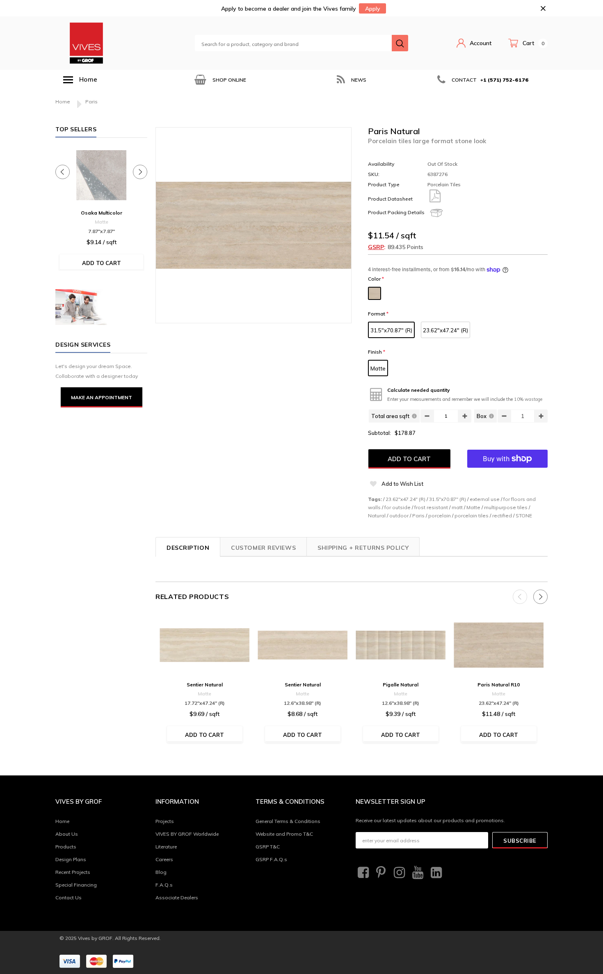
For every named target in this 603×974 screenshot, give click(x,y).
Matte (378, 368)
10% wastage (528, 399)
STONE (524, 515)
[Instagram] (398, 872)
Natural (377, 515)
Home (62, 101)
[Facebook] (362, 872)
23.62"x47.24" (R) (445, 330)
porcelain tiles (472, 515)
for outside (397, 507)
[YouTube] (416, 872)
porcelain (439, 515)
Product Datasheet (390, 199)
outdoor (399, 515)
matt (457, 507)
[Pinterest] (380, 872)
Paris (418, 515)
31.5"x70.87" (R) (391, 330)
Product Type (384, 184)
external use (485, 499)
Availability (381, 164)
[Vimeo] (435, 872)
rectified (502, 515)
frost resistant (431, 507)
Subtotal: (379, 433)
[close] (543, 8)
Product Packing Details (396, 212)
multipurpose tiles (506, 507)
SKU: (373, 174)
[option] (219, 80)
